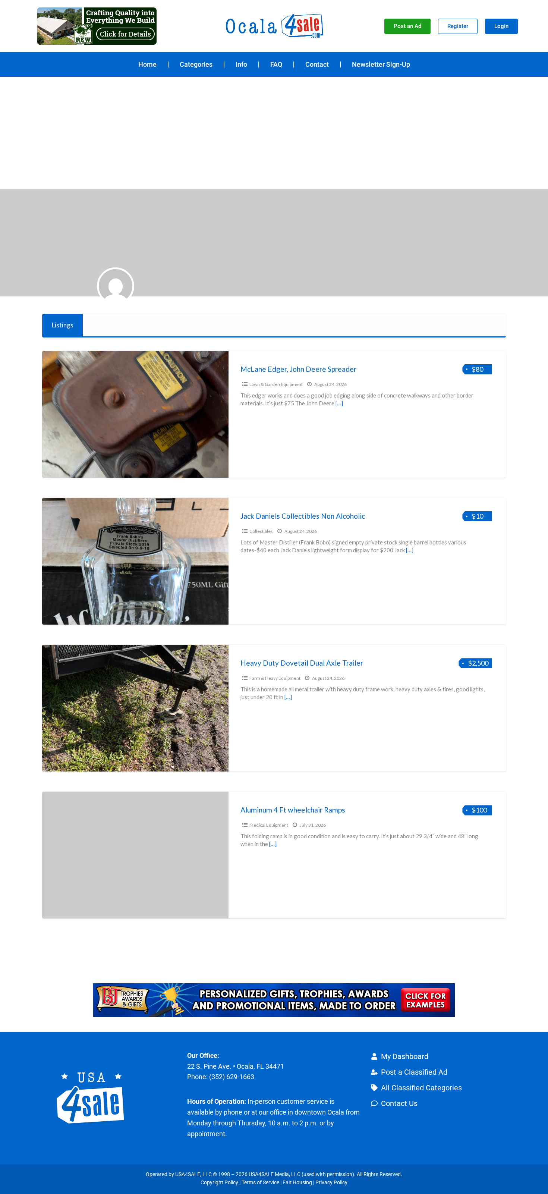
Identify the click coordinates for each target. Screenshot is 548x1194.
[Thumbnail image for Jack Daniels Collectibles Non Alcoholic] (135, 561)
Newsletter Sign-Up (381, 64)
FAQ (276, 64)
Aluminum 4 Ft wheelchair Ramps (292, 809)
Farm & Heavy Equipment (274, 678)
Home (147, 64)
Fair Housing (297, 1182)
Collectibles (261, 531)
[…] (339, 403)
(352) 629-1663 (231, 1077)
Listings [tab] (62, 325)
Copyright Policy (219, 1182)
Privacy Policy (331, 1182)
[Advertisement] (274, 133)
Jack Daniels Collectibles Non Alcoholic (302, 516)
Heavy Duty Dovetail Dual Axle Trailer (301, 663)
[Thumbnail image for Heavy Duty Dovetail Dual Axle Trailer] (135, 708)
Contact (317, 64)
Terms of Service (260, 1182)
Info (241, 64)
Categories (196, 64)
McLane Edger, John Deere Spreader (298, 369)
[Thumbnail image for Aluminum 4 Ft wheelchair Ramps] (135, 855)
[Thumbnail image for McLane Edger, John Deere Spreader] (135, 414)
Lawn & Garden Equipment (276, 384)
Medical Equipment (268, 825)
